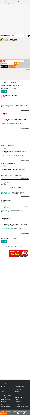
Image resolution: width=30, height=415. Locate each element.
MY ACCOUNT (4, 66)
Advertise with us (4, 388)
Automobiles (18, 404)
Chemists (17, 105)
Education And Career (5, 399)
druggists (13, 82)
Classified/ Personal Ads (20, 403)
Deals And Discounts (5, 406)
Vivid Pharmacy (6, 182)
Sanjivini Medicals (6, 218)
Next (5, 91)
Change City (9, 246)
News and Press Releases (6, 397)
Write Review (3, 97)
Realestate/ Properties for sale (22, 406)
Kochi (8, 82)
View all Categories (18, 246)
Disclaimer (17, 391)
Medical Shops (11, 106)
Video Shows (3, 401)
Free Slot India (18, 389)
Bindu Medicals (6, 200)
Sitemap (2, 391)
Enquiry (2, 389)
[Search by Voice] (15, 63)
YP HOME (3, 82)
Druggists (21, 105)
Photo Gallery (18, 401)
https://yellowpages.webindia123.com (9, 3)
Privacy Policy (18, 388)
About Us (3, 386)
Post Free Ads (12, 66)
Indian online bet (4, 403)
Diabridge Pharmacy (7, 145)
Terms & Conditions (19, 386)
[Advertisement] (15, 19)
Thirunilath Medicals (8, 164)
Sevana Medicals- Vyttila (9, 95)
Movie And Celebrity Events (7, 404)
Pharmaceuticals (17, 106)
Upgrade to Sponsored (25, 110)
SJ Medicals (4, 113)
